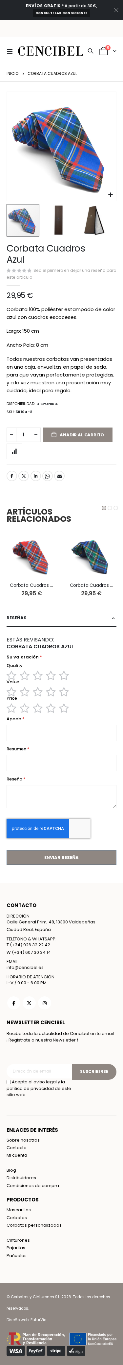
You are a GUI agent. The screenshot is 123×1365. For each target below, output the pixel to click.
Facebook (12, 476)
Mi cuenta (17, 1155)
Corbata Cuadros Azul (91, 585)
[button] (110, 195)
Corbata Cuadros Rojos (31, 585)
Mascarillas (19, 1210)
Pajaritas (16, 1248)
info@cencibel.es (25, 967)
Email (59, 476)
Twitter (23, 476)
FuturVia (39, 1319)
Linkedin (44, 1002)
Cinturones (18, 1240)
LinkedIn (36, 476)
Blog (11, 1170)
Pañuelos (17, 1255)
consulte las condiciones (61, 13)
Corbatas (17, 1218)
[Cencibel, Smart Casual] (30, 51)
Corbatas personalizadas (34, 1225)
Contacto (17, 1148)
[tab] (61, 618)
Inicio (12, 73)
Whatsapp (47, 476)
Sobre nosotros (23, 1140)
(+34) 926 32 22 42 (30, 945)
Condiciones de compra (33, 1185)
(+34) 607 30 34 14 (31, 952)
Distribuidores (21, 1178)
